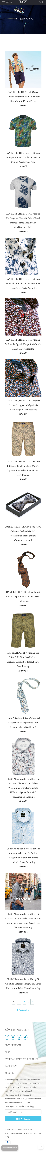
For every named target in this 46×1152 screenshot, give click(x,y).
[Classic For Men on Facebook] (7, 1037)
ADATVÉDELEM (13, 1045)
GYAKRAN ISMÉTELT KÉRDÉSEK (22, 1059)
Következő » (23, 1010)
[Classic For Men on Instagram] (19, 1037)
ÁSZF (7, 1052)
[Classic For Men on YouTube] (13, 1037)
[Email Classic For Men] (25, 1037)
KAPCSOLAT (11, 1066)
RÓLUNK (9, 1073)
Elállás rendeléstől (10, 1147)
